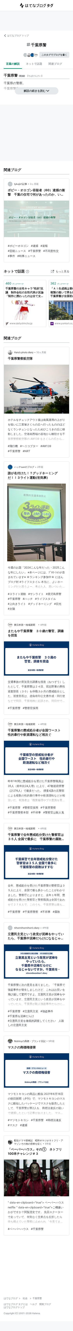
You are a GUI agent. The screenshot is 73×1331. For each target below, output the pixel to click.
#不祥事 (36, 812)
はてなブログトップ (14, 1307)
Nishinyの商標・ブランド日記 (30, 1041)
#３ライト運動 (17, 594)
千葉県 (8, 83)
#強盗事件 (46, 1011)
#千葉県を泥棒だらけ (21, 1016)
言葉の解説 (13, 63)
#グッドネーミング (40, 603)
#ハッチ (28, 598)
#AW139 (45, 446)
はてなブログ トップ (18, 35)
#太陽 (11, 608)
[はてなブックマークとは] (27, 271)
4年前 (43, 624)
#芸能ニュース (17, 250)
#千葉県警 (34, 250)
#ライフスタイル (45, 598)
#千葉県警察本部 (18, 812)
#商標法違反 (53, 1120)
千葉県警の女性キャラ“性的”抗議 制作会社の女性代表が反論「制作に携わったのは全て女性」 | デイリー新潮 (24, 292)
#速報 (44, 245)
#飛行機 (13, 446)
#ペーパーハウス (18, 1229)
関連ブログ (55, 63)
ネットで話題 (34, 63)
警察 (19, 83)
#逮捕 (34, 245)
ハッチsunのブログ (24, 467)
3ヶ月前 (34, 184)
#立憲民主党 (30, 1011)
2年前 (40, 467)
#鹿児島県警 (53, 594)
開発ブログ (45, 1304)
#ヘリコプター (29, 446)
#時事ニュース (26, 256)
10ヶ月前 (41, 352)
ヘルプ (33, 1304)
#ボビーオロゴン (18, 245)
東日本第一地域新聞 (25, 624)
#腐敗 (56, 911)
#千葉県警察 (48, 807)
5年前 (51, 1041)
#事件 (11, 256)
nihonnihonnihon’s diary (27, 927)
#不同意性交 (51, 250)
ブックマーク (14, 283)
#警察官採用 (30, 708)
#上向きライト (17, 603)
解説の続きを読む (35, 90)
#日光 (57, 603)
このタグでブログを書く (54, 54)
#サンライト (36, 594)
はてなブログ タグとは (16, 1304)
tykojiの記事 (20, 184)
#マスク (13, 1125)
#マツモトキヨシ (18, 1120)
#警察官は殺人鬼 (53, 812)
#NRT (26, 451)
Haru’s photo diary (23, 352)
